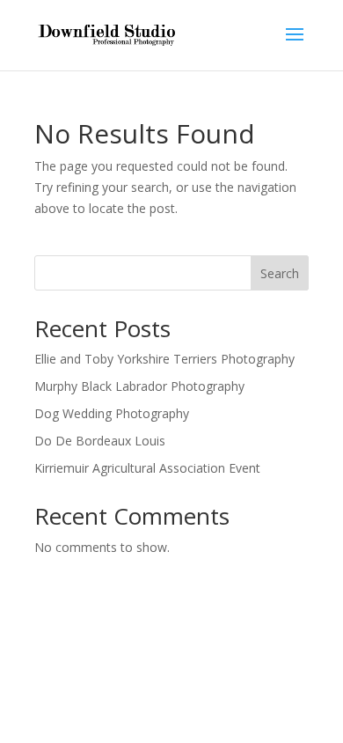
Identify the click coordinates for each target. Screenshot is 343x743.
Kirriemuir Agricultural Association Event (147, 468)
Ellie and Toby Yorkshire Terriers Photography (164, 358)
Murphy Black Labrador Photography (139, 386)
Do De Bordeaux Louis (99, 440)
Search (279, 273)
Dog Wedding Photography (111, 413)
